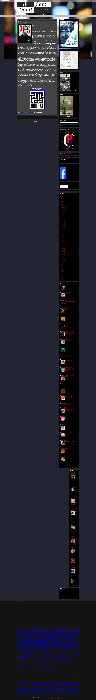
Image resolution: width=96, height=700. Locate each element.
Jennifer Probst (57, 648)
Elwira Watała (35, 640)
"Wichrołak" (21, 624)
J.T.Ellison (18, 647)
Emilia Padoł (48, 640)
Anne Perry (26, 634)
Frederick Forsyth (25, 642)
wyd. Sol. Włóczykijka (61, 689)
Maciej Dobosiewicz (31, 656)
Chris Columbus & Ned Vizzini (44, 637)
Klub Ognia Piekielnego (36, 653)
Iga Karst (69, 644)
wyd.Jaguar (19, 692)
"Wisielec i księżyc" (39, 624)
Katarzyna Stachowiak (30, 652)
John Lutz (24, 650)
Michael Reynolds (52, 662)
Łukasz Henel (22, 693)
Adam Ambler (68, 628)
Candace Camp (51, 636)
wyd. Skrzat (54, 689)
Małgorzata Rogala (63, 661)
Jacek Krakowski (25, 647)
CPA (37, 636)
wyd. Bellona (29, 683)
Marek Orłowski (31, 658)
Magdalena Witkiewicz (23, 657)
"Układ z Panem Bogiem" (69, 622)
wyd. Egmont (53, 684)
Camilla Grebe (41, 636)
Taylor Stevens (68, 673)
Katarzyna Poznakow (76, 651)
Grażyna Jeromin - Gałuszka (39, 643)
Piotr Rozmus (37, 667)
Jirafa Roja (23, 649)
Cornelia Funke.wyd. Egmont (65, 637)
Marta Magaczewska (66, 659)
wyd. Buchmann (45, 683)
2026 (62, 195)
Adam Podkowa (75, 628)
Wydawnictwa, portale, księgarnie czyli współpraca (36, 16)
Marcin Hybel (50, 657)
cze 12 (64, 240)
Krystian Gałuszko (71, 653)
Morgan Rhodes (25, 664)
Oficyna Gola (64, 664)
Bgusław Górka (77, 635)
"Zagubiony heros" (23, 626)
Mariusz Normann (39, 659)
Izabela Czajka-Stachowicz (37, 646)
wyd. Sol (57, 689)
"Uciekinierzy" (64, 622)
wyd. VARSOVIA (26, 690)
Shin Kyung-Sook (25, 671)
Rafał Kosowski (71, 667)
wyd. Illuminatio (48, 685)
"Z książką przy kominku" (70, 625)
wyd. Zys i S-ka (31, 691)
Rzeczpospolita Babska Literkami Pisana (69, 669)
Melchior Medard (31, 662)
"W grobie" (34, 623)
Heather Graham (44, 644)
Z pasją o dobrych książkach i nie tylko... (73, 497)
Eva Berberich (20, 641)
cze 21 (64, 226)
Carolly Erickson (77, 636)
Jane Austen (73, 647)
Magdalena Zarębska (29, 657)
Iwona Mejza (24, 646)
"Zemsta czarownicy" (23, 627)
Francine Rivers (73, 641)
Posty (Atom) (39, 121)
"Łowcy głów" (71, 627)
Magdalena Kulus (67, 656)
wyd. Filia (77, 684)
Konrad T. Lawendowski (44, 653)
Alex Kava (36, 631)
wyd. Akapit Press (27, 682)
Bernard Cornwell (62, 635)
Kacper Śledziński (72, 650)
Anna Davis (69, 632)
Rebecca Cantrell (26, 668)
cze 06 (64, 248)
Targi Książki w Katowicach (54, 673)
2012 (62, 276)
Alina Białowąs (43, 631)
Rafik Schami (75, 667)
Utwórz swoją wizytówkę (63, 179)
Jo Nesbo (29, 649)
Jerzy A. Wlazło (70, 648)
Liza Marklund (63, 655)
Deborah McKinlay (65, 638)
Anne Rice (30, 634)
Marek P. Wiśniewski (41, 658)
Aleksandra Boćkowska (22, 631)
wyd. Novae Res (23, 688)
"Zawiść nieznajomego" (57, 626)
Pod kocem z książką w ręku (73, 568)
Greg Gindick (49, 643)
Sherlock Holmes (19, 671)
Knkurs (40, 653)
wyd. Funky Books (19, 685)
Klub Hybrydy (30, 653)
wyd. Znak (20, 691)
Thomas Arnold (26, 674)
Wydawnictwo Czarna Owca (70, 677)
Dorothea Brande (61, 639)
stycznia (63, 263)
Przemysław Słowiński (63, 667)
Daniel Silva (19, 638)
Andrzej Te (45, 632)
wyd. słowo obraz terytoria (51, 691)
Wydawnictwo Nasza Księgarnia (47, 678)
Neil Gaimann (39, 664)
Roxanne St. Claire (56, 669)
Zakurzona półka (64, 339)
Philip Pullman (63, 666)
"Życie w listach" (45, 628)
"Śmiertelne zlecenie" (76, 627)
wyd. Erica (61, 684)
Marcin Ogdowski (54, 657)
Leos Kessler (23, 655)
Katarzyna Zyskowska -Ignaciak (46, 652)
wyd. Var (31, 690)
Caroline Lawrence (72, 636)
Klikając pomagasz (51, 16)
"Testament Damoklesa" (52, 622)
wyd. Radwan (30, 689)
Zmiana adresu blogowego (69, 433)
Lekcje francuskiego (67, 654)
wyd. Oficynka (46, 688)
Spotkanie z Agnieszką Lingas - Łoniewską (23, 672)
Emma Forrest (60, 640)
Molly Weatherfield (59, 663)
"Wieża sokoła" (25, 624)
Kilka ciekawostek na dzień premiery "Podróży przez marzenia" (69, 325)
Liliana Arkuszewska (33, 655)
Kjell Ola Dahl (27, 653)
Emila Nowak (45, 640)
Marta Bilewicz (54, 659)
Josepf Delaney (40, 650)
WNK (30, 676)
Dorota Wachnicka (46, 639)
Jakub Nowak (42, 647)
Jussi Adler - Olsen (60, 650)
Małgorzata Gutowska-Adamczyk (40, 661)
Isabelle (68, 645)
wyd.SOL (32, 692)
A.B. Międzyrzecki (60, 628)
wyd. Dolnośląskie (40, 684)
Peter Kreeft (59, 666)
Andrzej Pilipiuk (36, 632)
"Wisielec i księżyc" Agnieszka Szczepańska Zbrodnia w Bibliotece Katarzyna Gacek (56, 624)
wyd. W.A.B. (54, 690)
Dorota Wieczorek (51, 639)
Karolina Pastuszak (19, 651)
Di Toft (72, 638)
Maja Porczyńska (39, 657)
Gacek (46, 642)
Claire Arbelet (56, 637)
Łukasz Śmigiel (36, 693)
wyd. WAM (62, 690)
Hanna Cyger (21, 644)
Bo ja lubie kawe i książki (65, 292)
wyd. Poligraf (62, 688)
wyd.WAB (40, 692)
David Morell (58, 638)
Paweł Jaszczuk (19, 666)
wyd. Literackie (22, 686)
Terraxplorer (49, 697)
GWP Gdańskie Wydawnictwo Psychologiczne (34, 642)
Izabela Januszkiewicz (49, 646)
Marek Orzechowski (26, 658)
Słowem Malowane (64, 331)
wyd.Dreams (77, 691)
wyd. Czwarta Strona (20, 684)
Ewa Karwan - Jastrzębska (30, 641)
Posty (62, 185)
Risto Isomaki (59, 668)
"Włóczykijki (45, 625)
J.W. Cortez (21, 647)
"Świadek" (23, 628)
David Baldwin (51, 638)
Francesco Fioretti (68, 641)
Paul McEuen (65, 665)
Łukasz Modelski (32, 693)
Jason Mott (31, 648)
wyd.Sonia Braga (36, 692)
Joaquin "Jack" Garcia (70, 649)
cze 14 (64, 237)
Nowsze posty (21, 117)
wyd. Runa (43, 689)
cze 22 (64, 225)
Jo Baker (26, 649)
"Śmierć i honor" (19, 628)
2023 (62, 199)
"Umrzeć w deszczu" (26, 623)
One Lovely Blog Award (35, 665)
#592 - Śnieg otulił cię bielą (69, 456)
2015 (62, 271)
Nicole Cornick (43, 664)
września (63, 210)
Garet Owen (52, 642)
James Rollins (59, 647)
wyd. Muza (62, 686)
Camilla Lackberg (46, 636)
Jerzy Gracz (73, 648)
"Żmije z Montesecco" (40, 628)
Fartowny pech (52, 641)
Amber (62, 631)
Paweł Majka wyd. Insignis (29, 666)
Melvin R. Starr (40, 662)
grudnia (63, 205)
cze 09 (64, 243)
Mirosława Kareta (47, 663)
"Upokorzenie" (31, 623)
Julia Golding (53, 650)
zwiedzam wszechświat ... (73, 577)
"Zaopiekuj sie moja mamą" (42, 626)
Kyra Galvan (33, 654)
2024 (62, 198)
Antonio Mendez (40, 634)
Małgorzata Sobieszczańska (70, 661)
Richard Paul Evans (50, 668)
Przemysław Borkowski (51, 667)
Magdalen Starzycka (45, 656)
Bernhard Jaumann (72, 635)
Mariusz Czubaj (29, 659)
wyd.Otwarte (28, 692)
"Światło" (26, 628)
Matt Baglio (49, 660)
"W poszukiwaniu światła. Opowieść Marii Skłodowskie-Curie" (44, 623)
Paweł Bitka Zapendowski (75, 665)
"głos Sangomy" (40, 627)
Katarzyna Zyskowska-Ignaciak (54, 652)
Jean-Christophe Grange (42, 648)
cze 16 (64, 234)
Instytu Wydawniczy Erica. (26, 645)
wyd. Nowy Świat (41, 688)
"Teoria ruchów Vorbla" (31, 622)
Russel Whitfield (62, 669)
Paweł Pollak (39, 666)
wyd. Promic (67, 688)
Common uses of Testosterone (66, 464)
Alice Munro (39, 631)
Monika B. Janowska (65, 663)
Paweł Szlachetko (44, 666)
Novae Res (60, 664)
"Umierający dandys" (76, 622)
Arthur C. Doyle (65, 634)
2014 (62, 273)
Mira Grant (35, 663)
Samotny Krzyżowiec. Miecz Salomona (40, 670)
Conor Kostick (59, 637)
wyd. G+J (26, 685)
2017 (62, 268)
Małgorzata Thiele (76, 661)
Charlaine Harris (31, 637)
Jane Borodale (77, 647)
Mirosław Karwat (42, 663)
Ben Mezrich (57, 635)
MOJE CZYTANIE (64, 416)
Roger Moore (43, 669)
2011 (62, 277)
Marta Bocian (58, 659)
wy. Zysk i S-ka (22, 682)
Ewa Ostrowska (44, 641)
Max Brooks (70, 660)
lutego (63, 262)
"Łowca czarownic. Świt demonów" (59, 627)
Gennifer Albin (66, 642)
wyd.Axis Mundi (70, 691)
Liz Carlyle (57, 655)
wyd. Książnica (72, 685)
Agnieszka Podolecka (33, 630)
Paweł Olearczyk (35, 666)
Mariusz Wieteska (49, 659)
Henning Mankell (53, 644)
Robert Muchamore (21, 669)
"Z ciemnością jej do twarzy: (62, 625)
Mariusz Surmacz (44, 659)
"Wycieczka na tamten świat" (32, 625)
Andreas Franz (75, 631)
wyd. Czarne (77, 683)
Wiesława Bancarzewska (67, 676)
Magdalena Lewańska (73, 656)
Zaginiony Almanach (65, 463)
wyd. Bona (41, 683)
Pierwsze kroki (60, 16)
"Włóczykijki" (49, 625)
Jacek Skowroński (30, 647)
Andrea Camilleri (70, 631)
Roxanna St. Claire (51, 669)
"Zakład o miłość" (37, 626)
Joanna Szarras (59, 649)
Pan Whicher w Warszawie (48, 665)
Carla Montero (55, 636)
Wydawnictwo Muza (39, 678)
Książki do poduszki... (65, 359)
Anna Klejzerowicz (41, 633)
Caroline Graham (67, 636)
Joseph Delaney (44, 650)
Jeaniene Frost (48, 648)
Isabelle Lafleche (71, 645)
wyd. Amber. (75, 682)
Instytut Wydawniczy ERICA (42, 645)
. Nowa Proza (52, 628)
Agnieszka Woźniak (52, 630)
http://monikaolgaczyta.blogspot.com (68, 432)
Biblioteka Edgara (64, 323)
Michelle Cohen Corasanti (71, 662)
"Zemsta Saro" (77, 626)
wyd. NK (66, 686)
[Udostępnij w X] (39, 112)
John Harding (21, 650)
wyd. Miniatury (53, 686)
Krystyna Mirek (76, 653)
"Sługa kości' (19, 622)
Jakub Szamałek (46, 647)
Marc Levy (46, 657)
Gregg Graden (53, 643)
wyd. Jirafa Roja (60, 685)
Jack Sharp (38, 647)
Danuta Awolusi (23, 638)
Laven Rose (48, 654)
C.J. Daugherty (31, 636)
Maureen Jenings (62, 660)
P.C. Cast (40, 665)
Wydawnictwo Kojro (24, 678)
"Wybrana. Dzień (26, 625)
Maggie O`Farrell (35, 657)
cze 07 (64, 246)
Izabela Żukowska (70, 646)
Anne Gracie (23, 634)
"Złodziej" (34, 627)
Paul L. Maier (61, 665)
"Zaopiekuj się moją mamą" (50, 626)
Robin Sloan (35, 669)
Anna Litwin (46, 633)
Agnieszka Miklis (28, 630)
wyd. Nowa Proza (31, 688)
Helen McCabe (49, 644)
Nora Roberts (56, 664)
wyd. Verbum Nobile (34, 690)
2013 (62, 274)
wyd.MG (22, 692)
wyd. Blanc (38, 683)
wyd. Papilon (55, 688)
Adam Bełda (71, 628)
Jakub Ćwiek (50, 647)
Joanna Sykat (55, 649)
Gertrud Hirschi (22, 643)
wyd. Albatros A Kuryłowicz (50, 682)
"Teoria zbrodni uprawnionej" (38, 622)
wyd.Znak (43, 692)
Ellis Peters (28, 640)
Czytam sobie (74, 637)
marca (63, 260)
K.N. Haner (68, 650)
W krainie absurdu (64, 440)
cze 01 (64, 255)
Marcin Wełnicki (63, 657)
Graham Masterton (33, 643)
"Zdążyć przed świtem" (72, 626)
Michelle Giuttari (77, 662)
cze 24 (64, 222)
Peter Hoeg (56, 666)
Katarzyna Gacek (54, 651)
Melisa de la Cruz (35, 662)
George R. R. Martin (71, 642)
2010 (62, 279)
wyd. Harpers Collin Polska (38, 685)
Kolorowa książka (72, 548)
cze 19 (64, 229)
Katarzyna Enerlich (49, 651)
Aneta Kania (48, 632)
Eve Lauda (24, 641)
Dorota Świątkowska (56, 639)
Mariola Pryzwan (19, 659)
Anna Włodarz (65, 633)
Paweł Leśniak (24, 666)
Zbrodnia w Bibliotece (54, 679)
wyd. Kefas (64, 685)
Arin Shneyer (44, 634)
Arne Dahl (61, 634)
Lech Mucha (52, 654)
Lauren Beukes (38, 654)
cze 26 (64, 219)
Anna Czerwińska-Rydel (65, 632)
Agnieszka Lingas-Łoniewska (68, 629)
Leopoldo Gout (19, 655)
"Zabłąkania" (18, 626)
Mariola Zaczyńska (24, 659)
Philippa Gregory (70, 666)
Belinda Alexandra (53, 635)
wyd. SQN (46, 689)
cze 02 (64, 254)
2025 (62, 196)
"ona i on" (43, 627)
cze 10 (64, 242)
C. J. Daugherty (27, 636)
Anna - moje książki (64, 395)
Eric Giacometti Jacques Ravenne (66, 640)
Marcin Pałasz (59, 657)
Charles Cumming (37, 637)
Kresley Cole (49, 653)
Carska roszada (19, 637)
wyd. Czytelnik (26, 684)
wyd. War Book (69, 690)
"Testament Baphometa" (45, 622)
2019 (62, 265)
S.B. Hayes (76, 669)
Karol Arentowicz (77, 650)
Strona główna (21, 16)
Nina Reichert (46, 664)
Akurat (61, 630)
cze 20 (64, 228)
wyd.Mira (25, 692)
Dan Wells (77, 637)
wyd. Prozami (71, 688)
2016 (62, 270)
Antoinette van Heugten (35, 634)
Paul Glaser (58, 665)
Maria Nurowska (62, 658)
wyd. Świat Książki (61, 691)
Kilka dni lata (19, 653)
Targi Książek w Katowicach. (46, 673)
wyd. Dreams (45, 684)
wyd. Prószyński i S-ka (23, 689)
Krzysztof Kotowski (19, 654)
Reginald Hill (34, 668)
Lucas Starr (21, 656)
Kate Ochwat (62, 652)
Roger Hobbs (39, 669)
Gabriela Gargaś (42, 642)
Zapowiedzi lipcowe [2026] (76, 581)
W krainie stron (64, 308)
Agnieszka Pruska (39, 630)
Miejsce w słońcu (19, 663)
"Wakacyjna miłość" (72, 623)
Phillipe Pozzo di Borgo (23, 667)
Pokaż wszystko (75, 467)
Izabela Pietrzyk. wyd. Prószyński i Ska (57, 646)
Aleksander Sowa (73, 630)
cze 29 (64, 216)
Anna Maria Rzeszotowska (51, 633)
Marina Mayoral (77, 658)
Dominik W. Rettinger (22, 639)
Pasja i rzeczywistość (24, 22)
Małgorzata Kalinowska (48, 661)
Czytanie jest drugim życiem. (66, 367)
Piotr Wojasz (40, 667)
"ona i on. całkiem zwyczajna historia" (50, 627)
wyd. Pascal (59, 688)
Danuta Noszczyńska (28, 638)
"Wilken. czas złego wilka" (31, 624)
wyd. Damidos (31, 684)
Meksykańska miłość (25, 662)
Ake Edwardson (57, 630)
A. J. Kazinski (56, 628)
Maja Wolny (43, 657)
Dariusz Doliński (36, 638)
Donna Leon (35, 639)
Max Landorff (74, 660)
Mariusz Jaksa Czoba (34, 659)
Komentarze (63, 187)
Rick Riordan (55, 668)
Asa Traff (21, 635)
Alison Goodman (48, 631)
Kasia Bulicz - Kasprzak (26, 651)
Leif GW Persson (62, 654)
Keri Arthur (69, 652)
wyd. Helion (44, 685)
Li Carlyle (26, 655)
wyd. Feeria (74, 684)
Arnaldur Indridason (57, 634)
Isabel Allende (60, 645)
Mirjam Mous (38, 663)
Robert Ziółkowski (31, 669)
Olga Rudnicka (25, 665)
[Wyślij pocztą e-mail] (36, 112)
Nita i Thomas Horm (51, 664)
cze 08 (64, 245)
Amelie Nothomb (65, 631)
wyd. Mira (57, 686)
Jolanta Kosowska (29, 650)
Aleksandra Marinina (28, 631)
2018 (62, 267)
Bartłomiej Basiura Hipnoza (42, 635)
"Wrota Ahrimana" (73, 624)
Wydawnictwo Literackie (31, 678)
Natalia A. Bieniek (35, 664)
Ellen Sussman (25, 640)
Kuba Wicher (29, 654)
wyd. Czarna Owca (71, 683)
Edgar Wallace (74, 639)
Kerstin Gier (73, 652)
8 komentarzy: (30, 112)
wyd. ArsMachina (22, 683)
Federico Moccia (57, 641)
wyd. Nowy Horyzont (36, 688)
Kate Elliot (59, 652)
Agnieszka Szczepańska (45, 630)
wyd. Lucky (26, 686)
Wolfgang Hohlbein (57, 677)
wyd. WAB (58, 690)
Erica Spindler (73, 640)
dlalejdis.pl (33, 680)
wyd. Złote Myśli (43, 691)
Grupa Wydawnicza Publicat (60, 643)
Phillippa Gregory (29, 667)
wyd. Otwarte (51, 688)
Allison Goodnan (54, 631)
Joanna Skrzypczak (50, 649)
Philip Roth (66, 666)
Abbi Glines (64, 628)
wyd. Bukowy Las (54, 683)
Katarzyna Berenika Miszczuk (35, 651)
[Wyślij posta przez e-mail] (35, 112)
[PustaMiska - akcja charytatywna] (66, 153)
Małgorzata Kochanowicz (56, 661)
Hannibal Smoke (30, 644)
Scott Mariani (72, 670)
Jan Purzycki (69, 647)
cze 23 (64, 223)
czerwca (63, 214)
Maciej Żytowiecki (36, 656)
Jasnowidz (29, 648)
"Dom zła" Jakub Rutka (69, 293)
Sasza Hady (67, 670)
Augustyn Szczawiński (25, 635)
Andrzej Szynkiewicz (41, 632)
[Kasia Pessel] (63, 178)
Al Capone (63, 630)
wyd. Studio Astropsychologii (74, 689)
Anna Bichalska (52, 632)
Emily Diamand (52, 640)
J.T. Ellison (77, 646)
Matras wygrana (45, 660)
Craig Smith (70, 637)
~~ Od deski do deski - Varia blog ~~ (68, 375)
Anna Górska (22, 633)
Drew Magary (70, 639)
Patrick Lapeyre (54, 665)
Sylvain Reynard (73, 672)
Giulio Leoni (28, 643)
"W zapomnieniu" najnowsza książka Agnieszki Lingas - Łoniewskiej (60, 623)
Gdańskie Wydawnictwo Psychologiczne (59, 642)
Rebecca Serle (31, 668)
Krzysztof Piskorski (24, 654)
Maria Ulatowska (67, 658)
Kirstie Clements (23, 653)
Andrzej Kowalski (31, 632)
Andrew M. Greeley (21, 632)
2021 (62, 202)
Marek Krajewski (21, 658)
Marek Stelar (46, 658)
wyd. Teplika (22, 690)
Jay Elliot (34, 648)
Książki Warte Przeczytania (73, 510)
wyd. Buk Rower (50, 683)
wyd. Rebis (35, 689)
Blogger (61, 697)
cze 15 (64, 236)
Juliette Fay (56, 650)
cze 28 (64, 217)
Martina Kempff (22, 660)
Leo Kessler (77, 654)
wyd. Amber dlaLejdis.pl (71, 682)
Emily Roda (56, 640)
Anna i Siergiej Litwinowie (70, 633)
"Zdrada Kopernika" (66, 626)
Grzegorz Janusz (70, 643)
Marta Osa (71, 659)
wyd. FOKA (64, 684)
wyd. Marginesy (43, 686)
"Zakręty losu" (27, 626)
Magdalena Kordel (61, 656)
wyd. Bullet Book (59, 683)
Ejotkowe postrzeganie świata (73, 473)
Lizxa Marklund (67, 655)
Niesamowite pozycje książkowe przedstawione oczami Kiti (73, 536)
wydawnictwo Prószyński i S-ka (59, 692)
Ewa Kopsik (36, 641)
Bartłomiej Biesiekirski (48, 635)
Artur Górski (75, 634)
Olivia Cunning (30, 665)
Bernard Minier (66, 635)
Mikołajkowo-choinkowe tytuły (30, 663)
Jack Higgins (35, 647)
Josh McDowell (49, 650)
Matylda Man (57, 660)
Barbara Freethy (35, 635)
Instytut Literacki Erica (33, 645)
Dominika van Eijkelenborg (29, 639)
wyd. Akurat (36, 682)
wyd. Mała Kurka (48, 686)
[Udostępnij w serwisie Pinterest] (41, 112)
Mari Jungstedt (53, 658)
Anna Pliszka (56, 633)
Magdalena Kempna (55, 656)
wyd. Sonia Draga (67, 689)
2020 (62, 204)
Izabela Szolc (65, 646)
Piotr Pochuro (33, 667)
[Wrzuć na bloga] (37, 112)
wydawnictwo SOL (66, 692)
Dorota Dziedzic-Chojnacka (40, 639)
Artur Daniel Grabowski (70, 634)
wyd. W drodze (50, 690)
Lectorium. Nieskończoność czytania (68, 383)
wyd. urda (56, 691)
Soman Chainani (50, 671)
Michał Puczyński (65, 662)
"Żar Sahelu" (28, 628)
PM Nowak (43, 665)
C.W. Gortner (34, 636)
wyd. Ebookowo (49, 684)
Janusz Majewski (19, 648)
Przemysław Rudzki (57, 667)
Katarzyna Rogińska (19, 652)
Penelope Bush (53, 666)
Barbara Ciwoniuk (30, 635)
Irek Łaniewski (56, 645)
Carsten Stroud (23, 637)
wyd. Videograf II (45, 690)
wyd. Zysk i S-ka (37, 691)
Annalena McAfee (19, 634)
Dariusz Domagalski (42, 638)
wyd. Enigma (58, 684)
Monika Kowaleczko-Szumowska (72, 663)
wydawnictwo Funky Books (51, 692)
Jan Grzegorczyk (64, 647)
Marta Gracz (61, 659)
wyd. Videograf (39, 690)
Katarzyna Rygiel (25, 652)
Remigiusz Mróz (38, 668)
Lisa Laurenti (50, 655)
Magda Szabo (40, 656)
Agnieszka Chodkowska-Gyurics (31, 629)
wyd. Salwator (50, 689)
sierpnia (63, 211)
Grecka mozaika (45, 643)
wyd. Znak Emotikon (26, 691)
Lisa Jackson (47, 655)
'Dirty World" (49, 628)
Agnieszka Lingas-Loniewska (59, 629)
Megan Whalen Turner (20, 662)
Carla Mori (59, 636)
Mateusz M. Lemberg (40, 660)
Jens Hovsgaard (65, 648)
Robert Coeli (71, 668)
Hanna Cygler (25, 644)
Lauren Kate (41, 654)
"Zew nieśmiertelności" (29, 627)
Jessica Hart (76, 648)
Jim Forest (20, 649)
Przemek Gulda (45, 667)
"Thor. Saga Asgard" (59, 622)
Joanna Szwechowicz (64, 649)
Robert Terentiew (27, 669)
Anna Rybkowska (60, 633)
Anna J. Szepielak (31, 633)
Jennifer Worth (61, 648)
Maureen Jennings (66, 660)
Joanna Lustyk (38, 649)
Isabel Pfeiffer (65, 645)
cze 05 (64, 249)
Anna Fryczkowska (74, 632)
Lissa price (54, 655)
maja (63, 257)
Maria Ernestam (58, 658)
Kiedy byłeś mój (77, 652)
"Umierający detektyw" (20, 623)
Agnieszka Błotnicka (23, 629)
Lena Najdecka (72, 654)
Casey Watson (27, 637)
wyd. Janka (56, 685)
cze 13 (64, 239)
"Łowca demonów (66, 627)
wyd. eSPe (46, 691)
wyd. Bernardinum (34, 683)
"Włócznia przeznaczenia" (40, 625)
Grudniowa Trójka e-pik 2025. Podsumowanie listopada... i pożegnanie (70, 369)
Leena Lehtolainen (56, 654)
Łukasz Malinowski (27, 693)
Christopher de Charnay (51, 637)
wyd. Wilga (73, 690)
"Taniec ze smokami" (24, 622)
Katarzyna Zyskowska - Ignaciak (37, 652)
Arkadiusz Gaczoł (48, 634)
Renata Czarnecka (44, 668)
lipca (63, 213)
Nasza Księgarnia (30, 664)
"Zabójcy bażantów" (76, 625)
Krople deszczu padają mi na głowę (64, 653)
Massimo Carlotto (35, 660)
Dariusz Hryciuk (47, 638)
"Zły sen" (36, 627)
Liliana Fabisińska (38, 655)
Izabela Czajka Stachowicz (30, 646)
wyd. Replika (39, 689)
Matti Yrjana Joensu (53, 660)
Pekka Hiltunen (48, 666)
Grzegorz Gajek (66, 643)
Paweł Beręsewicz (69, 665)
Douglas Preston (66, 639)
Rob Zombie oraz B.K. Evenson (65, 668)
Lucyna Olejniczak (26, 656)
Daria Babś (32, 638)
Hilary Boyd (57, 644)
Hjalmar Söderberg (65, 644)
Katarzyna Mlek (71, 651)
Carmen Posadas (62, 636)
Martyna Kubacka (30, 660)
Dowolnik (72, 558)
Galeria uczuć (49, 642)
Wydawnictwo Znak (66, 678)
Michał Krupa (61, 662)
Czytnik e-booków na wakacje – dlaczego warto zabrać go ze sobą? (70, 310)
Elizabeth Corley (20, 640)
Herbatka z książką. (64, 448)
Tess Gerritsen (22, 674)
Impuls (72, 644)
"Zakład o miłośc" (32, 626)
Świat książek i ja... (64, 300)
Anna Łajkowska (76, 633)
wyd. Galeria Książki (31, 685)
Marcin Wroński (71, 657)
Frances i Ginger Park (63, 641)
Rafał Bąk (67, 667)
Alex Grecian (32, 631)
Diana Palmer (75, 638)
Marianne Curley (72, 658)
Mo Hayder (55, 663)
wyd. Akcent (31, 682)
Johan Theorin (75, 649)
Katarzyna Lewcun (60, 651)
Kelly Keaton (66, 652)
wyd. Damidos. (35, 684)
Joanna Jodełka (33, 649)
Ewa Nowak (40, 641)
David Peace (61, 638)
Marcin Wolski (67, 657)
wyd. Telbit (19, 690)
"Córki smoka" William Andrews (66, 404)
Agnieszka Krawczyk (38, 629)
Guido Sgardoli (75, 643)
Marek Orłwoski (35, 658)
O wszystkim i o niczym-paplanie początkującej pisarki (67, 408)
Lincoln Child (43, 655)
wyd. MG (33, 686)
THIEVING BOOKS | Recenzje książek (72, 485)
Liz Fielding (60, 655)
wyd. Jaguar (52, 685)
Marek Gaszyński (75, 657)
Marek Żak (49, 658)
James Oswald (54, 647)
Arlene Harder (52, 634)
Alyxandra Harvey (58, 631)
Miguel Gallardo (24, 663)
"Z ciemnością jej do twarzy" (55, 625)
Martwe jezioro (26, 660)
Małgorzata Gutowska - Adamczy (30, 661)
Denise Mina (70, 638)
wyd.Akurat (66, 691)
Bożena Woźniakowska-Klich (21, 636)
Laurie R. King (45, 654)
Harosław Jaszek (35, 644)
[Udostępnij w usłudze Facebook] (40, 112)
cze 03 (64, 252)
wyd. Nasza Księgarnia (71, 686)
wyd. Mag (39, 686)
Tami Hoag (34, 673)
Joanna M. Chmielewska (44, 649)
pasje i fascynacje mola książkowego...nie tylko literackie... (74, 523)
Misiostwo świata (51, 663)
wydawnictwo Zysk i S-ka (73, 692)
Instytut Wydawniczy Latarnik (50, 645)
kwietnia (63, 259)
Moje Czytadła (63, 403)
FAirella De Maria (48, 641)
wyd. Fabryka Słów (69, 684)
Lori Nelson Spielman (72, 655)
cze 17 (64, 233)
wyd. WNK (65, 690)
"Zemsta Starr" (19, 627)
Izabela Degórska (43, 646)
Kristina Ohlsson (57, 653)
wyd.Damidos (74, 691)
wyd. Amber (66, 682)
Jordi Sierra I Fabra (35, 650)
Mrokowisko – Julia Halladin (65, 356)
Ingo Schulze (74, 644)
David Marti (55, 638)
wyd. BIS (25, 683)
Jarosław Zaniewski (24, 648)
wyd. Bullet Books (64, 683)
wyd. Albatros (42, 682)
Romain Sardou (47, 669)
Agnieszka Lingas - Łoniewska (48, 629)
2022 (62, 201)
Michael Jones (44, 662)
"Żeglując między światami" (34, 628)
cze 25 (64, 220)
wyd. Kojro (68, 685)
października (64, 208)
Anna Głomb (26, 633)
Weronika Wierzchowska (55, 676)
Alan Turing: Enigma (67, 630)
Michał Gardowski (57, 662)
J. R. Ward (74, 646)
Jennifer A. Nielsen (53, 648)
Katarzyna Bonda (43, 651)
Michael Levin (48, 662)
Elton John (31, 640)
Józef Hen (64, 650)
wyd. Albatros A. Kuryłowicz (59, 682)
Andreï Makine (26, 632)
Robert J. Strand (75, 668)
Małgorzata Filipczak (23, 661)
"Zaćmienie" (62, 626)
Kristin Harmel (53, 653)
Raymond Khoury (21, 668)
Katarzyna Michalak (66, 651)
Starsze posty (53, 117)
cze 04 (64, 251)
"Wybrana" (22, 625)
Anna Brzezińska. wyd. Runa (58, 632)
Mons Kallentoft (21, 664)
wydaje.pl (46, 692)
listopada (63, 207)
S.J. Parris (20, 670)
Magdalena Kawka (50, 656)
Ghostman (25, 643)
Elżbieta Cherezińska (40, 640)
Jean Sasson (37, 648)
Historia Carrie (61, 644)
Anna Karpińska (36, 633)
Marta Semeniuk (75, 659)
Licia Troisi (29, 655)
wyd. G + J (23, 685)
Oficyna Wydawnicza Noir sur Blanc (71, 664)
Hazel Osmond (40, 644)
